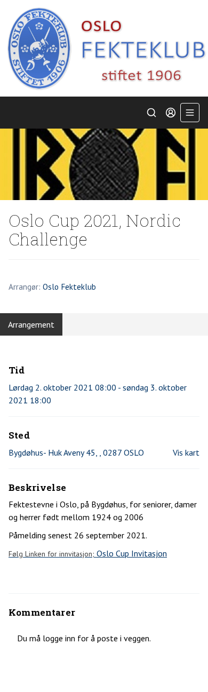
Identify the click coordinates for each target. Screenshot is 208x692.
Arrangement (31, 324)
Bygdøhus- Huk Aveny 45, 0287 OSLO (76, 452)
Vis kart (186, 452)
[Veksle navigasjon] (189, 112)
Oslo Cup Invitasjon (88, 553)
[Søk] (151, 112)
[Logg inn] (170, 112)
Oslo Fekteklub (69, 286)
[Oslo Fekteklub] (104, 48)
